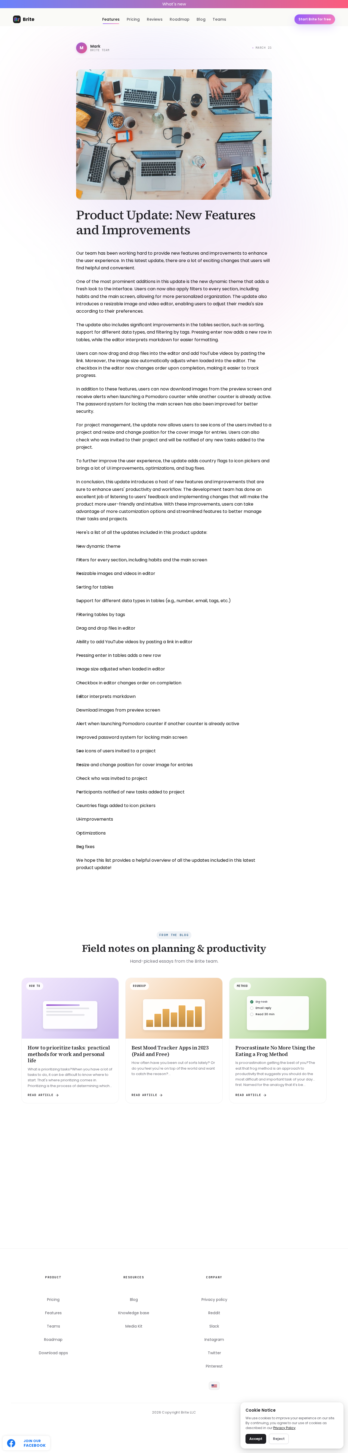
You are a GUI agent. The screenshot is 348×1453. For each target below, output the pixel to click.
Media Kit (133, 1326)
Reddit (214, 1313)
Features (111, 19)
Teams (219, 19)
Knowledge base (133, 1313)
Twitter (214, 1353)
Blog (201, 19)
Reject (279, 1438)
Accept (255, 1438)
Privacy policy (214, 1299)
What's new (174, 4)
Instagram (214, 1339)
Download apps (53, 1353)
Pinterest (214, 1366)
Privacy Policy (284, 1428)
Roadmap (179, 19)
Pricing (133, 19)
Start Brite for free (174, 1229)
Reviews (155, 19)
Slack (214, 1326)
